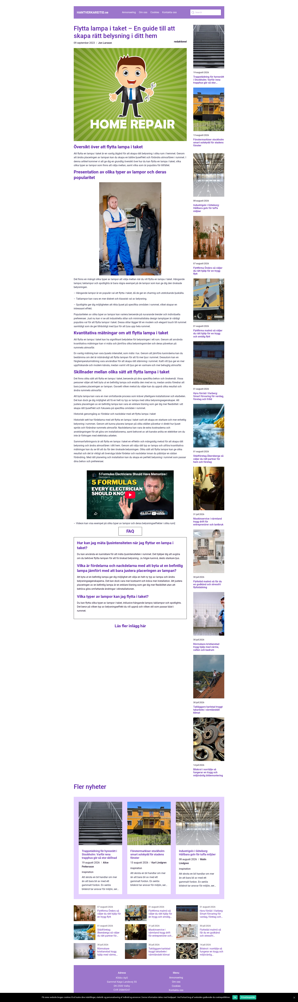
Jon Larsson (105, 42)
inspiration (87, 872)
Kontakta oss (169, 12)
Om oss (143, 12)
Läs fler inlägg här (130, 626)
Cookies (154, 12)
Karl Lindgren (159, 862)
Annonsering (129, 12)
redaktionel (180, 41)
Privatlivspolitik (248, 997)
